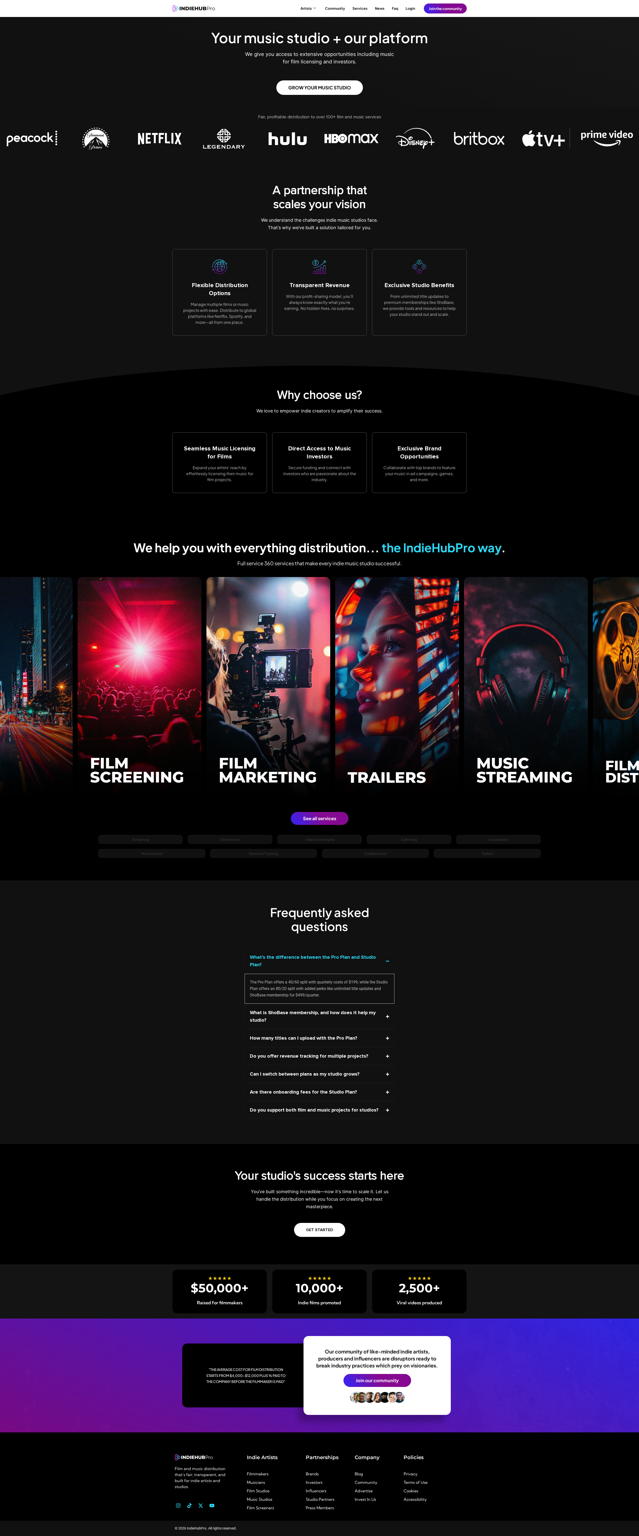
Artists (306, 8)
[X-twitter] (201, 1506)
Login (410, 8)
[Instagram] (178, 1506)
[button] (140, 839)
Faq (395, 8)
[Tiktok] (189, 1506)
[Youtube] (212, 1506)
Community (335, 8)
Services (359, 8)
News (379, 8)
